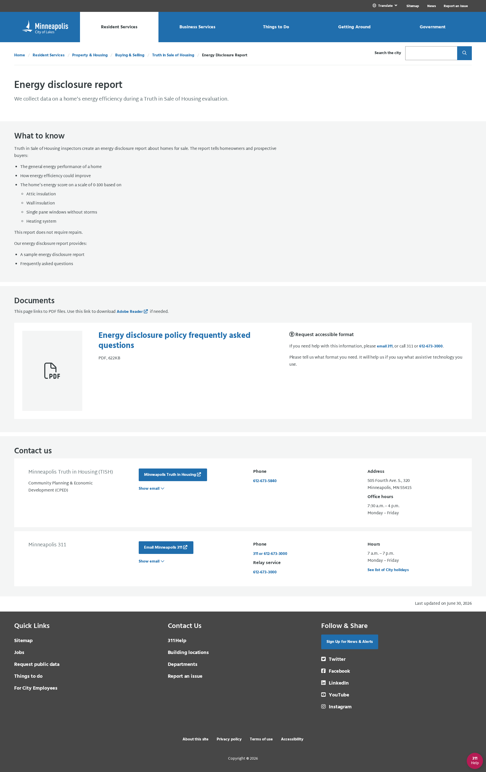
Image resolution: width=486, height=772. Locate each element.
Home (19, 55)
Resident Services (48, 55)
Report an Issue (456, 6)
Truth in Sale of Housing (173, 55)
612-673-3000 (431, 346)
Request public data (36, 665)
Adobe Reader (130, 312)
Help (177, 641)
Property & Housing (89, 55)
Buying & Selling (129, 55)
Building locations (188, 653)
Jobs (19, 653)
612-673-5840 (265, 481)
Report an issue (185, 676)
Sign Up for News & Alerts (350, 642)
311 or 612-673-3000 (270, 554)
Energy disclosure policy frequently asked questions (174, 340)
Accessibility (292, 739)
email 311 (385, 346)
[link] (385, 6)
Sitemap (413, 6)
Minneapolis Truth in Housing (170, 475)
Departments (182, 665)
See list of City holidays (388, 570)
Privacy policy (229, 739)
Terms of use (261, 739)
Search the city (388, 53)
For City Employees (35, 688)
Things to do (28, 676)
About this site (196, 739)
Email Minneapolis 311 (163, 547)
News (431, 6)
